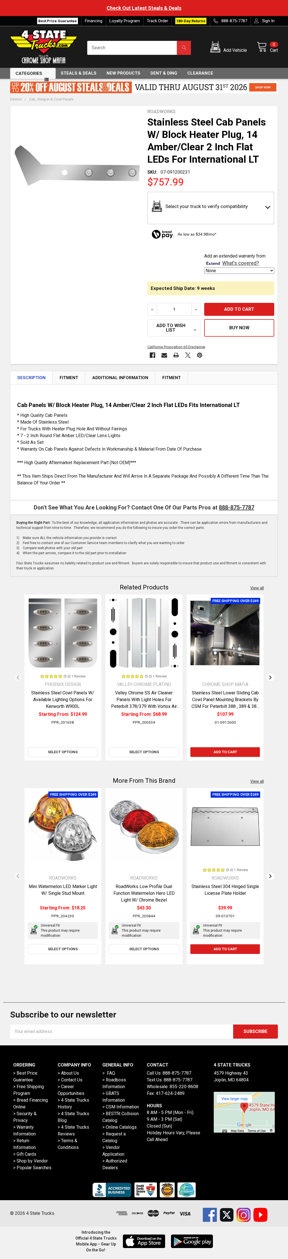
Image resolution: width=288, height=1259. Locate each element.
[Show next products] (270, 677)
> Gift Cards (24, 1154)
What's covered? (240, 263)
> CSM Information (120, 1107)
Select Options (63, 752)
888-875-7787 (236, 507)
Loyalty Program (124, 20)
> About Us (68, 1073)
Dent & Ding (163, 73)
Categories (28, 73)
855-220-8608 (184, 1086)
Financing (93, 20)
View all (257, 588)
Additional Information (120, 377)
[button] (229, 48)
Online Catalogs (121, 1127)
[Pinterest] (200, 355)
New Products (123, 73)
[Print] (176, 355)
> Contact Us (70, 1080)
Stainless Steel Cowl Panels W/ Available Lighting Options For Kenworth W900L (62, 699)
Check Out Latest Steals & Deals (144, 8)
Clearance (200, 73)
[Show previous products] (17, 677)
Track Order (157, 20)
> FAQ (108, 1073)
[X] (188, 355)
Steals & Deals (78, 73)
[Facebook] (152, 355)
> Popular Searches (32, 1167)
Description (31, 377)
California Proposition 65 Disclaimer (176, 347)
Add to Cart (225, 752)
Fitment (69, 377)
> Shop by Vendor (30, 1161)
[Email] (164, 355)
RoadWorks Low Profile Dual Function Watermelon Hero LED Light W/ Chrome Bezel (144, 893)
